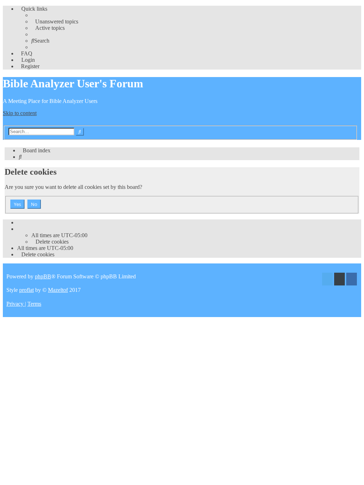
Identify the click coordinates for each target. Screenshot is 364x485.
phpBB (43, 276)
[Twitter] (327, 280)
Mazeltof (58, 290)
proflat (26, 290)
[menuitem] (54, 21)
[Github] (339, 280)
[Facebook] (351, 280)
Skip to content (20, 113)
